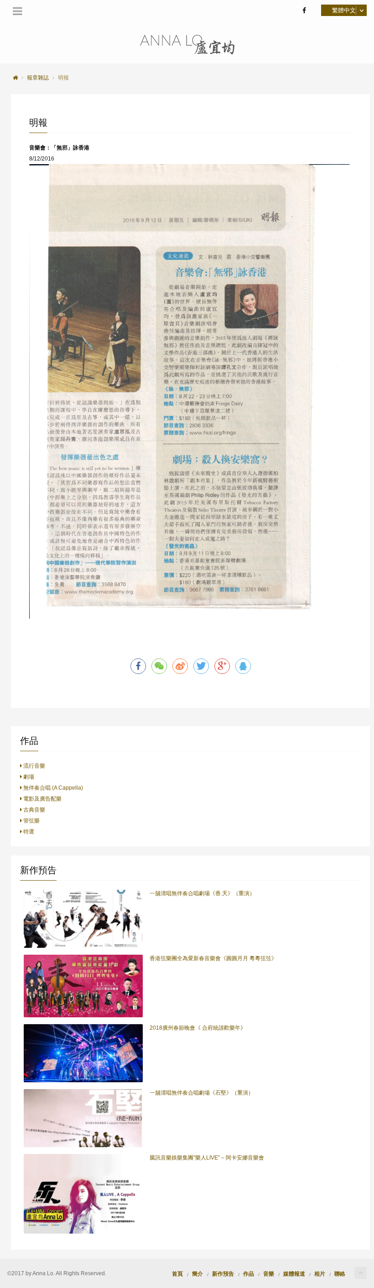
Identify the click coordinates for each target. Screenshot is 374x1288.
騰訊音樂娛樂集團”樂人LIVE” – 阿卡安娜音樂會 (207, 1157)
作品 (248, 1273)
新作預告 (223, 1273)
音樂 (268, 1273)
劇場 (28, 777)
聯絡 (339, 1273)
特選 (28, 831)
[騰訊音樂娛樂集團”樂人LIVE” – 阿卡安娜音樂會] (83, 1194)
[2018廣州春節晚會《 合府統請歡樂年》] (83, 1053)
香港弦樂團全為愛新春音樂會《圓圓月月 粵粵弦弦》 (213, 958)
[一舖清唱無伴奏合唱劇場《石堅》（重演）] (83, 1118)
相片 (319, 1273)
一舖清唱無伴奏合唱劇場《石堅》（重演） (202, 1093)
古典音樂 (33, 810)
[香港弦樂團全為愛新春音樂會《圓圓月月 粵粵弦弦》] (83, 986)
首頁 (177, 1273)
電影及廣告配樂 (42, 799)
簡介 (197, 1273)
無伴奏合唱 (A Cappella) (52, 788)
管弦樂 (31, 821)
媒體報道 (294, 1273)
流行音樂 (33, 766)
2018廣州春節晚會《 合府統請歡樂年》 (198, 1028)
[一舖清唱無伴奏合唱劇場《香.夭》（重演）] (83, 918)
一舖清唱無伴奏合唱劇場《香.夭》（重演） (202, 893)
